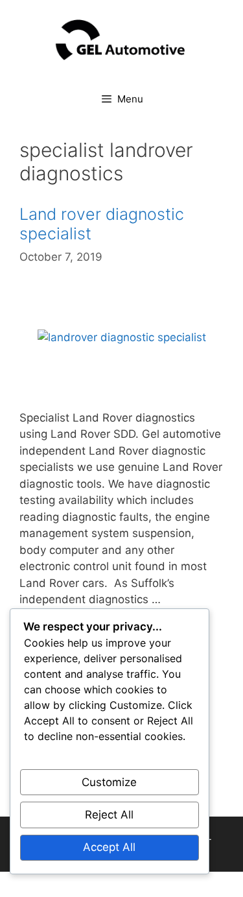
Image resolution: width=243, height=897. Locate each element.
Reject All (109, 814)
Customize (109, 782)
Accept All (109, 847)
